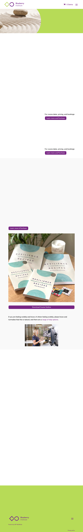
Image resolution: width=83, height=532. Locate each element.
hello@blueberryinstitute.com (62, 47)
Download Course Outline (41, 307)
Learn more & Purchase (18, 228)
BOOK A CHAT (41, 506)
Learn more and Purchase (55, 118)
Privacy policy (71, 530)
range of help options (50, 320)
